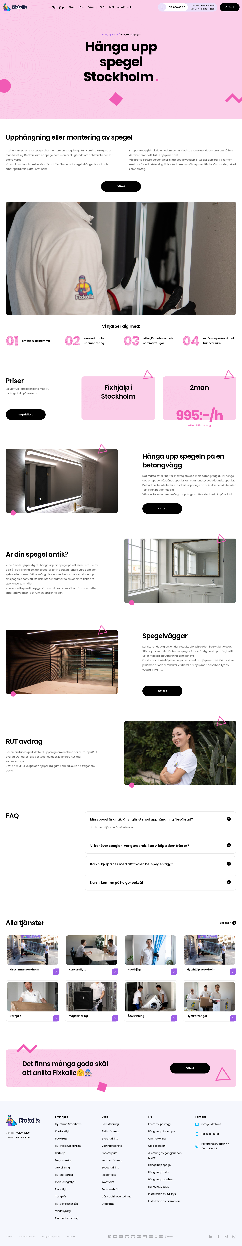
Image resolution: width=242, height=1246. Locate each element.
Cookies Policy (27, 1236)
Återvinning (62, 1167)
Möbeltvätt (109, 1175)
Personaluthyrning (66, 1218)
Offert (229, 7)
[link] (211, 1237)
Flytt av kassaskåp (66, 1204)
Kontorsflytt (62, 1131)
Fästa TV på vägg (159, 1124)
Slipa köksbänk (157, 1146)
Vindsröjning (63, 1211)
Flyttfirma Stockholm (68, 1124)
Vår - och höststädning (116, 1196)
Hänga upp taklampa (161, 1131)
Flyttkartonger (64, 1175)
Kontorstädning (111, 1160)
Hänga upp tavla (158, 1187)
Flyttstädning (110, 1131)
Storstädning (110, 1138)
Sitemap (71, 1236)
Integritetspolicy (51, 1236)
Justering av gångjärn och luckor (165, 1155)
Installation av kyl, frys (162, 1194)
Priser (91, 7)
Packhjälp (61, 1138)
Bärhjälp (60, 1153)
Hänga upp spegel (159, 1165)
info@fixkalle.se (211, 1124)
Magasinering (63, 1160)
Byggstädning (110, 1167)
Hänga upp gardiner (161, 1179)
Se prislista (25, 414)
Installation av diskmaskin (164, 1201)
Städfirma (108, 1204)
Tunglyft (60, 1196)
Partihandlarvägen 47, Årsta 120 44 (215, 1146)
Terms (9, 1236)
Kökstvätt (108, 1182)
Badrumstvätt (111, 1189)
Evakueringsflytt (65, 1182)
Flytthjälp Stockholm (68, 1146)
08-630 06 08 (210, 1134)
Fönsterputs (109, 1153)
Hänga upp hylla (158, 1172)
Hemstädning (110, 1124)
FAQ (102, 7)
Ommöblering (157, 1138)
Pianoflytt (61, 1189)
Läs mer (225, 923)
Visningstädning (112, 1146)
